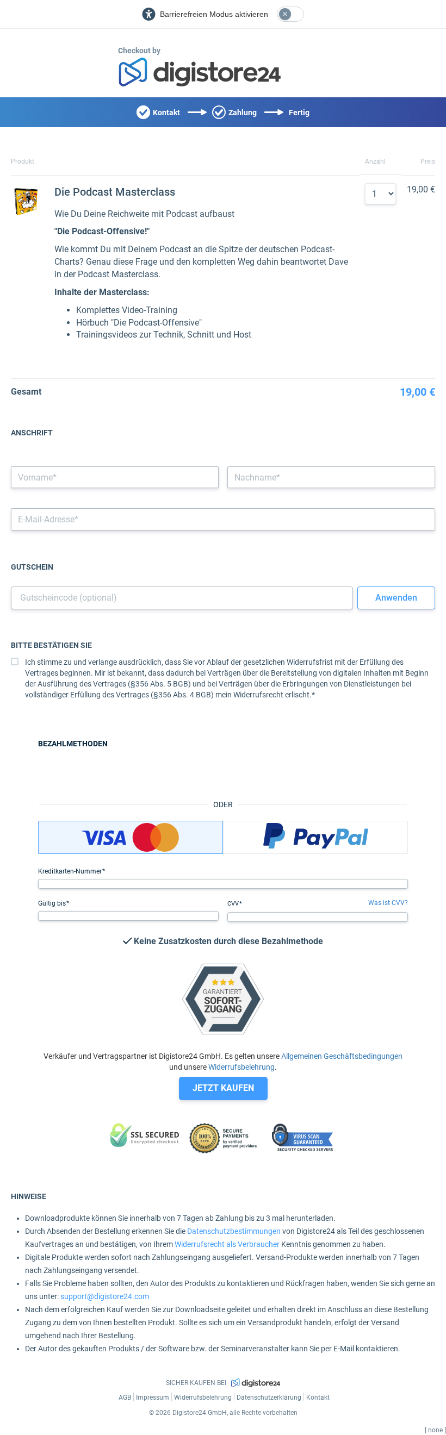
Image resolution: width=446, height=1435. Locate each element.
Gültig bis (52, 903)
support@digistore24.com (104, 1296)
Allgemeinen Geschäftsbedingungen (341, 1056)
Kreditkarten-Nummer (70, 871)
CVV (233, 903)
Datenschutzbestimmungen (234, 1231)
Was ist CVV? (388, 903)
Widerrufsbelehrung (241, 1067)
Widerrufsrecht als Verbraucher (227, 1244)
